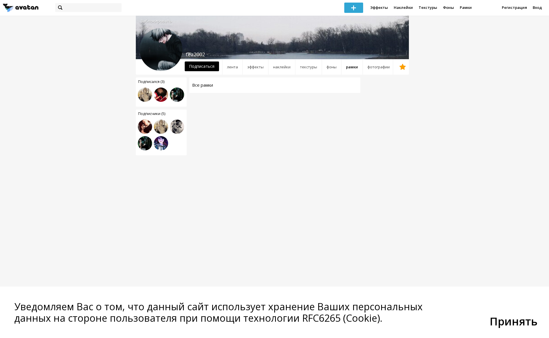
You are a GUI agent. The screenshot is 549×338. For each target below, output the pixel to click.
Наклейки (403, 7)
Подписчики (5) (151, 113)
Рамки (466, 7)
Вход (537, 7)
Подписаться (201, 66)
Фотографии (378, 66)
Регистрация (514, 7)
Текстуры (428, 7)
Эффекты (379, 7)
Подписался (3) (151, 81)
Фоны (448, 7)
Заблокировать (156, 21)
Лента (232, 66)
